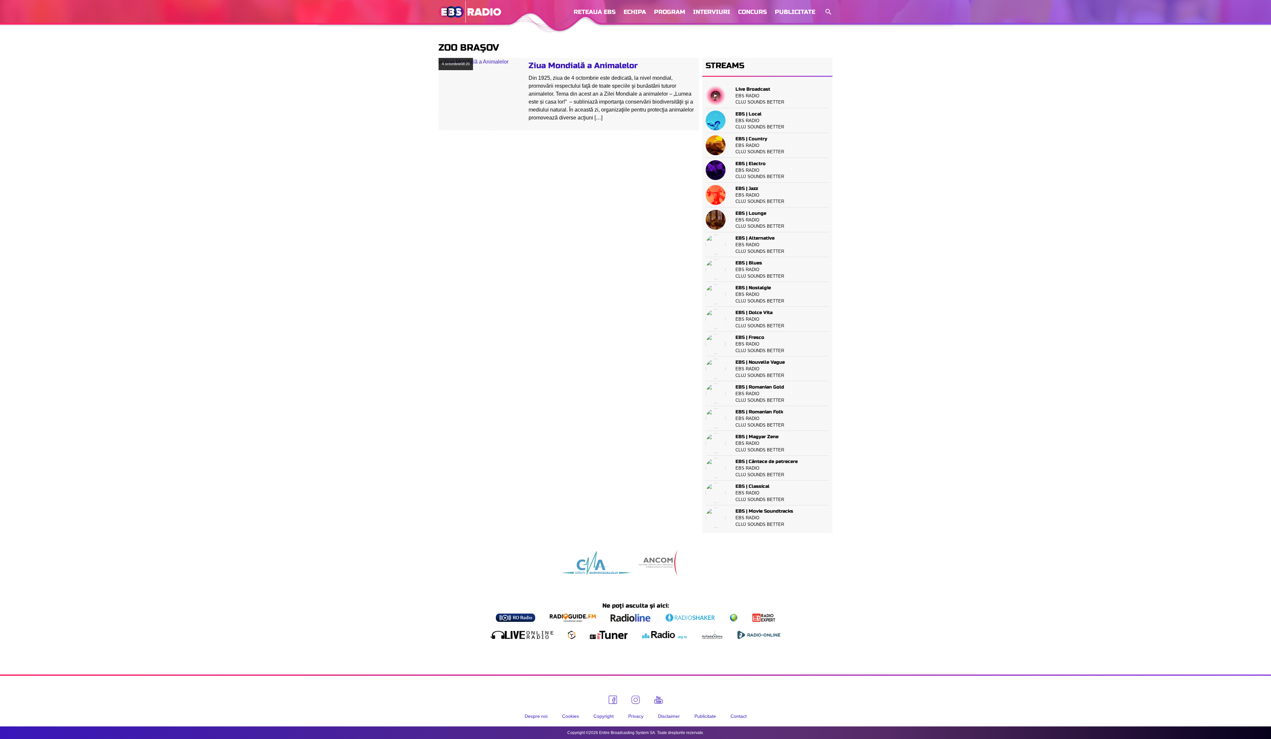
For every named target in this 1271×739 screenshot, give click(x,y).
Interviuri (711, 12)
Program (669, 12)
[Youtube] (658, 700)
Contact (738, 716)
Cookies (570, 716)
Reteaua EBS (595, 12)
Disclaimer (669, 716)
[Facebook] (613, 700)
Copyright (603, 716)
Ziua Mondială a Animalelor (583, 65)
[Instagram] (636, 700)
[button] (827, 12)
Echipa (635, 12)
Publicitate (795, 12)
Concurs (752, 12)
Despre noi (536, 716)
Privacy (635, 716)
